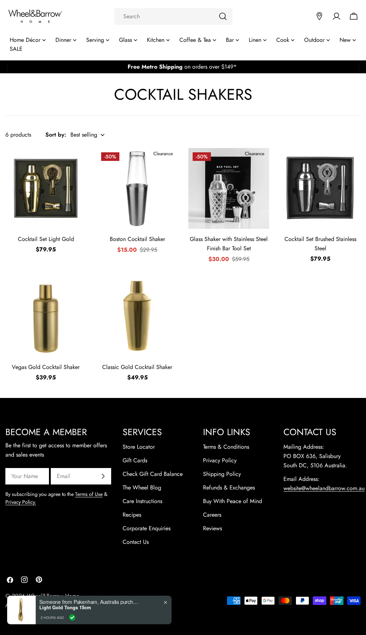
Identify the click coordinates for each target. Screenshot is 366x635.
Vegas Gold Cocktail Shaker (46, 367)
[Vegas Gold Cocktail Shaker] (45, 316)
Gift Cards (135, 460)
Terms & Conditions (226, 447)
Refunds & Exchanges (229, 487)
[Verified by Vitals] (72, 617)
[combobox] (173, 16)
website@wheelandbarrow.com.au (324, 488)
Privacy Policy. (20, 502)
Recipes (132, 515)
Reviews (212, 528)
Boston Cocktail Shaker (137, 239)
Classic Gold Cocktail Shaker (137, 367)
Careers (212, 515)
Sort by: (55, 135)
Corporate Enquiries (146, 528)
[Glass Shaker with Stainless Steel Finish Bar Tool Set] (228, 188)
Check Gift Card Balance (153, 474)
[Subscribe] (103, 476)
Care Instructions (142, 501)
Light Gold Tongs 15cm (65, 607)
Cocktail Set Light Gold (46, 239)
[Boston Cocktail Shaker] (137, 188)
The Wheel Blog (142, 487)
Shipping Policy (222, 474)
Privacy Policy (220, 460)
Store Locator (139, 447)
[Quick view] (76, 163)
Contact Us (136, 542)
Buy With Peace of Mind (232, 501)
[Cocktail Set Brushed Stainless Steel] (320, 188)
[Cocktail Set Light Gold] (45, 188)
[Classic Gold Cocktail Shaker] (137, 316)
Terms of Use (89, 494)
